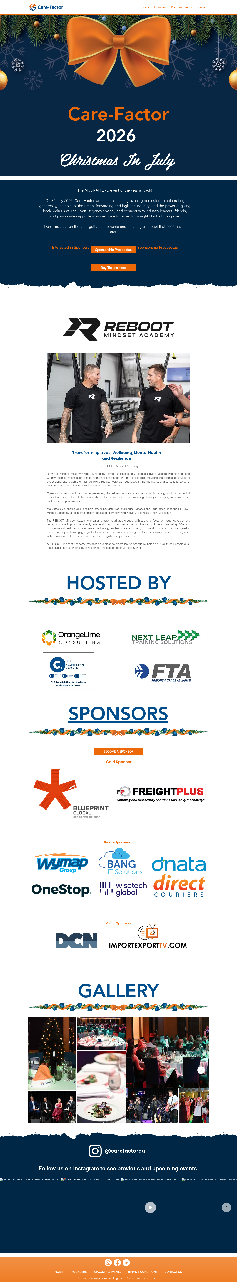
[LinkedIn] (126, 1262)
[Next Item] (201, 1070)
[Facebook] (117, 1262)
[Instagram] (108, 1262)
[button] (181, 5)
